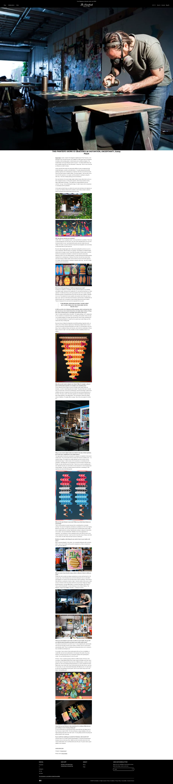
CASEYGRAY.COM (59, 748)
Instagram (41, 769)
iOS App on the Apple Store (67, 764)
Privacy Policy (118, 780)
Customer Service (130, 780)
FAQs (84, 766)
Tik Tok (40, 771)
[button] (167, 5)
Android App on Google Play (67, 766)
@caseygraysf (63, 751)
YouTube (41, 773)
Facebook (41, 764)
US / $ (153, 5)
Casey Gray (58, 157)
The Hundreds (96, 780)
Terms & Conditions (111, 780)
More (17, 5)
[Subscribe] (132, 769)
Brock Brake (64, 753)
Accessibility (124, 780)
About (84, 764)
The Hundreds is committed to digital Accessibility (49, 776)
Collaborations (11, 5)
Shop (5, 5)
